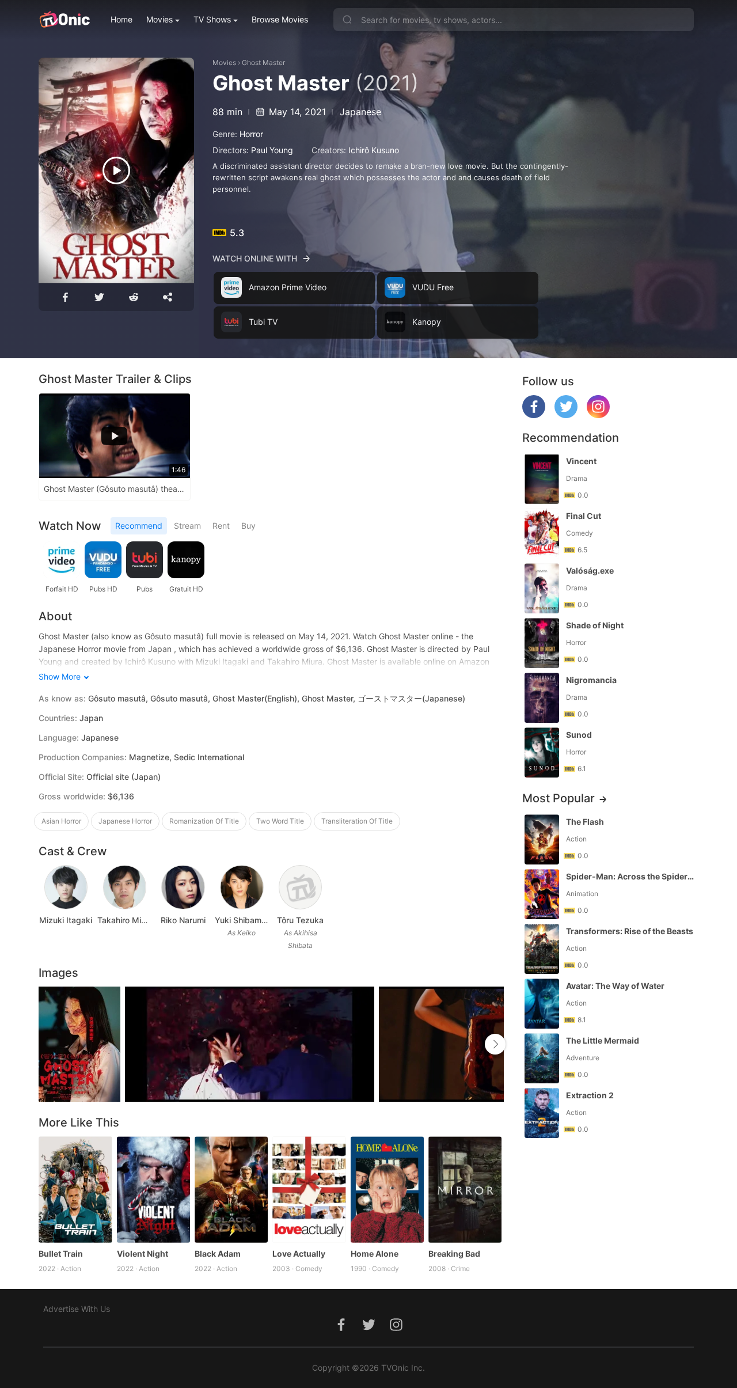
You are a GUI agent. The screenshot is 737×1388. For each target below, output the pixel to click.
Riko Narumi (183, 920)
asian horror (61, 821)
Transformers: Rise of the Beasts (629, 931)
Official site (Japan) (123, 777)
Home (121, 19)
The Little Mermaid (602, 1040)
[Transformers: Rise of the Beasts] (542, 949)
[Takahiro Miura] (124, 887)
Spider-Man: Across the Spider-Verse (631, 876)
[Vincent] (542, 479)
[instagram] (598, 415)
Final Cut (583, 516)
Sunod (579, 734)
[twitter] (566, 415)
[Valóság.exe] (542, 588)
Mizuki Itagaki (65, 920)
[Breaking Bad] (465, 1189)
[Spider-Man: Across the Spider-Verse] (542, 894)
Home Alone (374, 1253)
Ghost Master (263, 62)
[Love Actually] (308, 1189)
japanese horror (125, 821)
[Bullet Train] (75, 1189)
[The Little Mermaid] (542, 1058)
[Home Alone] (387, 1189)
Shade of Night (595, 625)
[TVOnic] (64, 19)
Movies (159, 19)
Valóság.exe (590, 570)
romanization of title (204, 821)
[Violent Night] (153, 1189)
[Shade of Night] (542, 643)
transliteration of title (357, 821)
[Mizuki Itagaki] (66, 887)
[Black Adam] (231, 1189)
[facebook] (533, 415)
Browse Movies (280, 19)
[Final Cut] (542, 534)
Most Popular (558, 798)
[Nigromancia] (542, 698)
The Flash (585, 821)
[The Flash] (542, 839)
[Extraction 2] (542, 1113)
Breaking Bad (454, 1253)
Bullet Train (61, 1253)
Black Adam (218, 1253)
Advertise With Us (76, 1309)
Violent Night (142, 1253)
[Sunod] (542, 752)
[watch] (116, 170)
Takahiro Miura (124, 920)
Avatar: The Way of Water (615, 986)
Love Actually (298, 1253)
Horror (251, 134)
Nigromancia (591, 680)
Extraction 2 (590, 1095)
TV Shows (212, 19)
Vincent (581, 461)
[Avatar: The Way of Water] (542, 1004)
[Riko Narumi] (182, 887)
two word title (280, 821)
